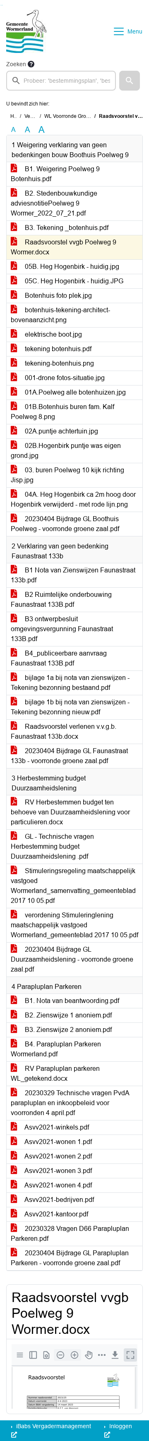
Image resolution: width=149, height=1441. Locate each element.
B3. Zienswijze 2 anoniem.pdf (67, 1029)
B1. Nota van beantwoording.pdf (71, 1000)
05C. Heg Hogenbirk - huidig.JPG (73, 281)
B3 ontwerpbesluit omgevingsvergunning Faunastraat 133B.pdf (62, 628)
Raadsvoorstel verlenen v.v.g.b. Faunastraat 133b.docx (63, 731)
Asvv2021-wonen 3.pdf (57, 1170)
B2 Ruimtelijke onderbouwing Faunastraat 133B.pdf (61, 599)
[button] (129, 81)
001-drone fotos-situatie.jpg (64, 377)
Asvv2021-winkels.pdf (56, 1127)
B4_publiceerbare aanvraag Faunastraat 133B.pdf (59, 658)
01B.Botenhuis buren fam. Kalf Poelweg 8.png (62, 411)
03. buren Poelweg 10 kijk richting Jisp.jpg (67, 475)
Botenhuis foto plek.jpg (57, 295)
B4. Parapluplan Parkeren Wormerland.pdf (56, 1049)
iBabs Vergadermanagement (52, 1426)
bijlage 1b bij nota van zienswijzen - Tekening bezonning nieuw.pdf (70, 707)
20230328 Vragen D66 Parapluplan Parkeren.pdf (70, 1233)
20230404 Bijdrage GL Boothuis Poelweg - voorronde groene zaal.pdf (65, 523)
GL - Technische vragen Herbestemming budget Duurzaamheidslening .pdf (52, 846)
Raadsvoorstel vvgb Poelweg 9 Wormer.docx (63, 247)
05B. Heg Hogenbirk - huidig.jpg (71, 266)
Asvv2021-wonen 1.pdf (57, 1141)
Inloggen (120, 1426)
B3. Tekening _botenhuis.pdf (65, 227)
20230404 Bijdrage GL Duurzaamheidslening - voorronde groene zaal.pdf (72, 959)
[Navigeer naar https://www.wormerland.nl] (26, 31)
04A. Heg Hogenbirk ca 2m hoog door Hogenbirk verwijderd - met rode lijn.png (73, 499)
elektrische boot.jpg (52, 334)
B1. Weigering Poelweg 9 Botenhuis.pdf (55, 173)
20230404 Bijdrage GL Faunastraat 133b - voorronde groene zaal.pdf (69, 755)
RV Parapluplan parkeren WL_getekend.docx (55, 1073)
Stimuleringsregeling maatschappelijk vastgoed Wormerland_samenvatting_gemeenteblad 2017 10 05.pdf (73, 885)
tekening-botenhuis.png (58, 363)
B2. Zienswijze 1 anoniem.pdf (67, 1015)
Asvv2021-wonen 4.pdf (57, 1185)
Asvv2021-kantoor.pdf (55, 1214)
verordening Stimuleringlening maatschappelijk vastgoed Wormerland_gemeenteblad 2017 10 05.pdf (74, 925)
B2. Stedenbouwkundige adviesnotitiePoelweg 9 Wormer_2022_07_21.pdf (54, 203)
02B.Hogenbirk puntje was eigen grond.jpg (66, 450)
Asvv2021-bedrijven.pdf (58, 1199)
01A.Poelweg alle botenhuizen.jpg (74, 392)
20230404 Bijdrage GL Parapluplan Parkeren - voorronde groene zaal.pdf (70, 1258)
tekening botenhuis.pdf (57, 348)
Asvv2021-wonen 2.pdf (57, 1156)
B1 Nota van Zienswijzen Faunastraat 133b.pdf (73, 575)
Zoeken (16, 64)
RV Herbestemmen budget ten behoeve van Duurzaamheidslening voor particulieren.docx (70, 812)
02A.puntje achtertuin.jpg (60, 431)
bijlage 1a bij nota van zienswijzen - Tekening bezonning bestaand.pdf (70, 682)
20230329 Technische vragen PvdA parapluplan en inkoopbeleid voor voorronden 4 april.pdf (70, 1102)
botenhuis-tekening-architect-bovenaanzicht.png (60, 314)
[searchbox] (61, 81)
